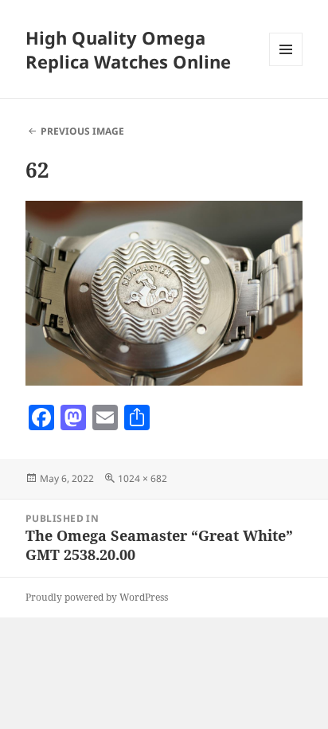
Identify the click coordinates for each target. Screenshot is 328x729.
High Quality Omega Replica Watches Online (128, 49)
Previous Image (82, 131)
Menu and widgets (286, 65)
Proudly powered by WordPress (96, 597)
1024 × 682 (142, 478)
